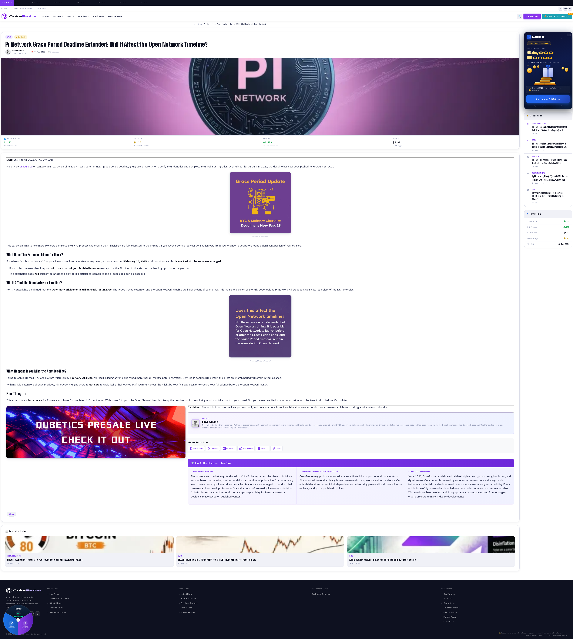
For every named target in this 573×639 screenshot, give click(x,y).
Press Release (115, 16)
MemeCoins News (58, 612)
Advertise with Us (451, 607)
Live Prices (54, 594)
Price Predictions (188, 598)
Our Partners (449, 594)
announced (26, 166)
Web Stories (186, 607)
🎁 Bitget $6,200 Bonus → (557, 16)
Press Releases (188, 612)
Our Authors (449, 603)
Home (46, 16)
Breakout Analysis (189, 603)
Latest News (186, 594)
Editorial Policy (450, 612)
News (70, 16)
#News (11, 514)
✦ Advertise (532, 16)
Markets (57, 16)
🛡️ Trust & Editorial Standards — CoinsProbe (351, 463)
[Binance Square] (570, 9)
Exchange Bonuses (321, 594)
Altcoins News (56, 607)
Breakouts (83, 16)
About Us (447, 598)
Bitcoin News (55, 603)
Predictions (98, 16)
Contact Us (448, 621)
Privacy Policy (449, 617)
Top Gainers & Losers (59, 598)
